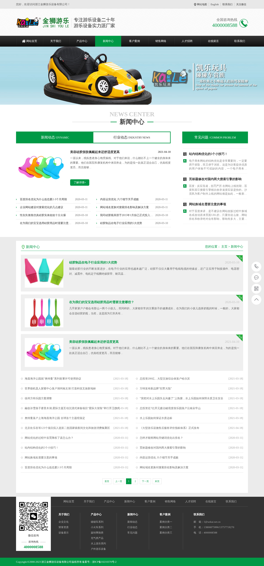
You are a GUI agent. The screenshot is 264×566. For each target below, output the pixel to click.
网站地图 (202, 4)
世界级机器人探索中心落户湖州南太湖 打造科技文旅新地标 (60, 388)
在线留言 (213, 41)
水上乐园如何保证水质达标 (156, 418)
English (215, 4)
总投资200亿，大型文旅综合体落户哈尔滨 (165, 378)
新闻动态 (55, 137)
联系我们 (227, 4)
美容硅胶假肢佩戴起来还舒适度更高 (95, 152)
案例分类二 (166, 527)
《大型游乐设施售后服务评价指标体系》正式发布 (169, 428)
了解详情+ (80, 182)
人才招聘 (187, 41)
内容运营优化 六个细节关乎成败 (119, 199)
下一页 (145, 481)
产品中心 (82, 41)
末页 (157, 481)
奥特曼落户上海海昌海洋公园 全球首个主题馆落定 (55, 418)
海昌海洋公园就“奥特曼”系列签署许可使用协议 (53, 378)
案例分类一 (166, 521)
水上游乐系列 (98, 543)
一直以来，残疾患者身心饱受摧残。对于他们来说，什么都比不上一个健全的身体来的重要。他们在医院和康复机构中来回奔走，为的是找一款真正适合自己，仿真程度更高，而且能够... (120, 163)
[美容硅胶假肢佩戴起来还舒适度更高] (41, 186)
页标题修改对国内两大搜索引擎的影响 (215, 174)
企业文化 (64, 521)
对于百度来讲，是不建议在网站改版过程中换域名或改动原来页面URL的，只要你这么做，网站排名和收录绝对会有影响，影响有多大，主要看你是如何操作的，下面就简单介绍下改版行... (218, 210)
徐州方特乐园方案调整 (38, 398)
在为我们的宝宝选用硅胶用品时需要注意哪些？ (46, 223)
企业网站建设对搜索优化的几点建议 (41, 207)
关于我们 (55, 41)
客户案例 (134, 41)
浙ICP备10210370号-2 (104, 561)
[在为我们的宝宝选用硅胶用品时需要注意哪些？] (44, 312)
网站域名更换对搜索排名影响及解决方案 (124, 207)
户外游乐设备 (98, 548)
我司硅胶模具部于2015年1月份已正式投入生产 (126, 215)
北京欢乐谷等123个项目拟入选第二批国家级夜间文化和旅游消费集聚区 (67, 428)
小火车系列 (97, 527)
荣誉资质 (64, 527)
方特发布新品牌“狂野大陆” (156, 388)
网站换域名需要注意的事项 (207, 199)
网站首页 (31, 41)
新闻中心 (108, 41)
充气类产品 (97, 538)
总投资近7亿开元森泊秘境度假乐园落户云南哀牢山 (170, 408)
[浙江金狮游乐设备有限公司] (66, 22)
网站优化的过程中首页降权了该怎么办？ (217, 226)
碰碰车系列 (97, 521)
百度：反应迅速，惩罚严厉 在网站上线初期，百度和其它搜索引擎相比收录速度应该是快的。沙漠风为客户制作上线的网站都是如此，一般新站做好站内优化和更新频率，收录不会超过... (218, 185)
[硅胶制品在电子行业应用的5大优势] (44, 273)
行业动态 (131, 137)
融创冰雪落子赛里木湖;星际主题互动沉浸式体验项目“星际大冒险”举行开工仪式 (72, 408)
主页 (224, 246)
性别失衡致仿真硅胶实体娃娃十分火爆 (43, 215)
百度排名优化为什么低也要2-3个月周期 (43, 199)
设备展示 (64, 532)
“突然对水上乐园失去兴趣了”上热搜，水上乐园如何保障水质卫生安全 (181, 398)
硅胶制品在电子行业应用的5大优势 (121, 223)
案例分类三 (166, 532)
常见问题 (215, 137)
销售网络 (160, 41)
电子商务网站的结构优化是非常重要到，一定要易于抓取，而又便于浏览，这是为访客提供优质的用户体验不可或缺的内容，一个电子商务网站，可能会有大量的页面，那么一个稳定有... (218, 160)
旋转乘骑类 (97, 532)
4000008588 (256, 267)
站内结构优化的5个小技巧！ (208, 149)
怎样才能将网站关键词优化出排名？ (161, 437)
